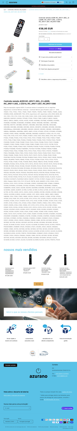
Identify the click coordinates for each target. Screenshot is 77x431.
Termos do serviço (54, 426)
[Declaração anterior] (3, 6)
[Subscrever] (29, 408)
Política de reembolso (32, 426)
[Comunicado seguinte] (74, 6)
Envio (49, 31)
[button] (3, 2)
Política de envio (63, 426)
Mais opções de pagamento (55, 52)
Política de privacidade (43, 426)
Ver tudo (38, 284)
